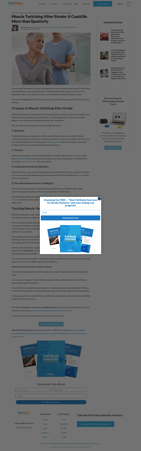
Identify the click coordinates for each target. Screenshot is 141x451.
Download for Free (70, 218)
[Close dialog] (99, 198)
